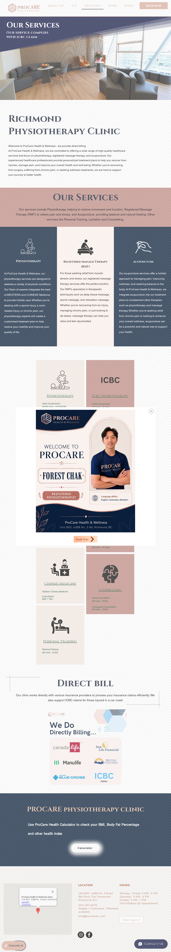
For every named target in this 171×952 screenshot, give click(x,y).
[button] (151, 411)
